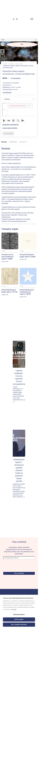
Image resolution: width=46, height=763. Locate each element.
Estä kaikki (18, 619)
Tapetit (11, 64)
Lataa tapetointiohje (9, 128)
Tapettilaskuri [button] (7, 92)
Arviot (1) (23, 142)
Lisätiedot (13, 142)
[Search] (36, 39)
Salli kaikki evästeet (19, 624)
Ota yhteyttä (8, 133)
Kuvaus (4, 142)
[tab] (4, 142)
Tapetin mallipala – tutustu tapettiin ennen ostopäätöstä (19, 377)
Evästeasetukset (19, 614)
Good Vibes (19, 64)
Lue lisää (13, 609)
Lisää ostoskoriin (17, 105)
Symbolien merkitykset (10, 124)
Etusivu (4, 64)
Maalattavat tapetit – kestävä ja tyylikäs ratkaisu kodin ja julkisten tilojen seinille (19, 470)
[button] (30, 105)
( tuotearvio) (16, 78)
